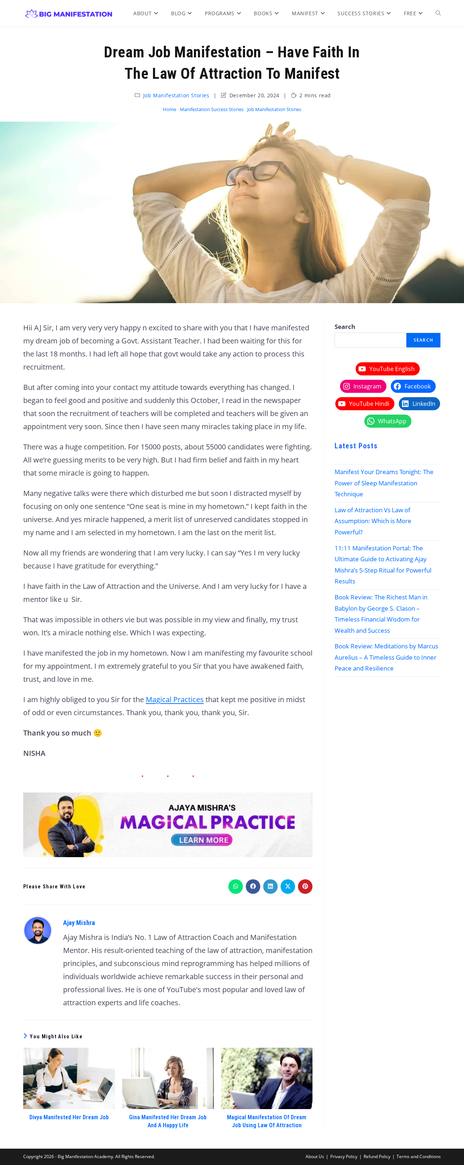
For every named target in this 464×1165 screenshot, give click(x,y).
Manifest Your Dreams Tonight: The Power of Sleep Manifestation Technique (384, 483)
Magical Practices (175, 699)
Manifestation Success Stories (212, 109)
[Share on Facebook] (253, 886)
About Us (315, 1156)
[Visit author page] (37, 929)
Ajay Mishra (79, 922)
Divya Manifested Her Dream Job (69, 1117)
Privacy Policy (343, 1156)
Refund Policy (377, 1156)
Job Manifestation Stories (176, 95)
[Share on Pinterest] (305, 886)
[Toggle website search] (438, 13)
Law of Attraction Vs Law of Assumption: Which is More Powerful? (373, 521)
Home (169, 109)
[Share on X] (288, 886)
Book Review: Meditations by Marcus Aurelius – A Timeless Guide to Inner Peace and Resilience (386, 657)
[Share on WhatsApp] (235, 886)
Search (345, 326)
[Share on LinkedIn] (270, 886)
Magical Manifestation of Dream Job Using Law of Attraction (266, 1121)
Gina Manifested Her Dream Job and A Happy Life (168, 1121)
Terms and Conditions (419, 1156)
